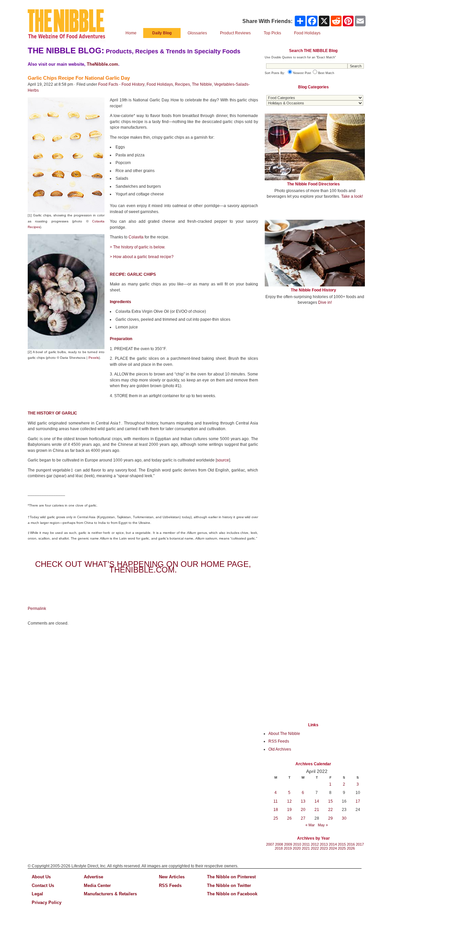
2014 (333, 844)
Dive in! (325, 302)
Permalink (37, 608)
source (223, 460)
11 (275, 801)
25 (275, 818)
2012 (315, 844)
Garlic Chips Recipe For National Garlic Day (79, 78)
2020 (297, 848)
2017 (360, 844)
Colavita (136, 237)
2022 (315, 848)
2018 (279, 848)
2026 (351, 848)
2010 (297, 844)
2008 (279, 844)
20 (303, 809)
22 (330, 809)
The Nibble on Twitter (229, 885)
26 (289, 818)
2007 (270, 844)
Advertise (93, 876)
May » (323, 825)
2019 (288, 848)
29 (330, 818)
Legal (37, 893)
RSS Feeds (278, 741)
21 (316, 809)
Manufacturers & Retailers (110, 893)
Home (131, 33)
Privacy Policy (46, 902)
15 (330, 801)
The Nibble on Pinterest (231, 876)
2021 (306, 848)
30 (344, 818)
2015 (342, 844)
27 (303, 818)
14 (316, 801)
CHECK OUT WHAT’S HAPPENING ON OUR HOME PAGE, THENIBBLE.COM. (143, 567)
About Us (41, 876)
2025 (342, 848)
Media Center (97, 885)
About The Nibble (284, 733)
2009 (288, 844)
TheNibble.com (102, 64)
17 (358, 801)
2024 (333, 848)
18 (275, 809)
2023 (324, 848)
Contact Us (43, 885)
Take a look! (352, 196)
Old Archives (279, 749)
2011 (306, 844)
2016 (351, 844)
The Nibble (202, 84)
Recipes (182, 84)
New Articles (172, 876)
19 (289, 809)
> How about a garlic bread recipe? (142, 256)
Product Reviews (235, 33)
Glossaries (197, 33)
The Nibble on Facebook (232, 893)
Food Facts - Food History (121, 84)
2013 (324, 844)
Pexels (93, 357)
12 (289, 801)
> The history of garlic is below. (137, 247)
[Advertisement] (315, 359)
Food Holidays (160, 84)
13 (303, 801)
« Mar (310, 825)
